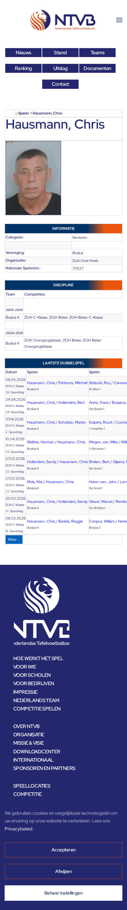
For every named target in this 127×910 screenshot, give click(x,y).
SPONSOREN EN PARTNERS (44, 768)
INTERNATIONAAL (33, 760)
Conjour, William (102, 521)
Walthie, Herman (40, 442)
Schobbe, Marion (72, 422)
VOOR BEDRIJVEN (33, 683)
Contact (60, 84)
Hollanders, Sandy (41, 461)
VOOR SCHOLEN (32, 675)
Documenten (97, 68)
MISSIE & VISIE (28, 743)
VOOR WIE (24, 667)
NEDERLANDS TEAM (36, 700)
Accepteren (63, 850)
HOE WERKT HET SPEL (38, 658)
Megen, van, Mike (103, 442)
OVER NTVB (26, 726)
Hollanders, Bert (71, 402)
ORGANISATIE (28, 734)
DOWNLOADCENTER (36, 751)
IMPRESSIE (25, 692)
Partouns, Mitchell (72, 382)
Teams (97, 52)
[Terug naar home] (63, 20)
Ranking (23, 68)
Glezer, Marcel (100, 501)
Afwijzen (63, 871)
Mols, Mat (35, 481)
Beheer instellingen (63, 893)
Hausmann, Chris (41, 382)
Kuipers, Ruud (100, 422)
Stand (60, 52)
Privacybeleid (18, 829)
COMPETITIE (27, 794)
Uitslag (60, 68)
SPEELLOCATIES (31, 786)
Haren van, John (103, 481)
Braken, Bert (99, 461)
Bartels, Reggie (70, 521)
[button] (119, 20)
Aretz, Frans (99, 402)
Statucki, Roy (99, 382)
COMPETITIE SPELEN (37, 708)
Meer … (14, 539)
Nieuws (23, 52)
